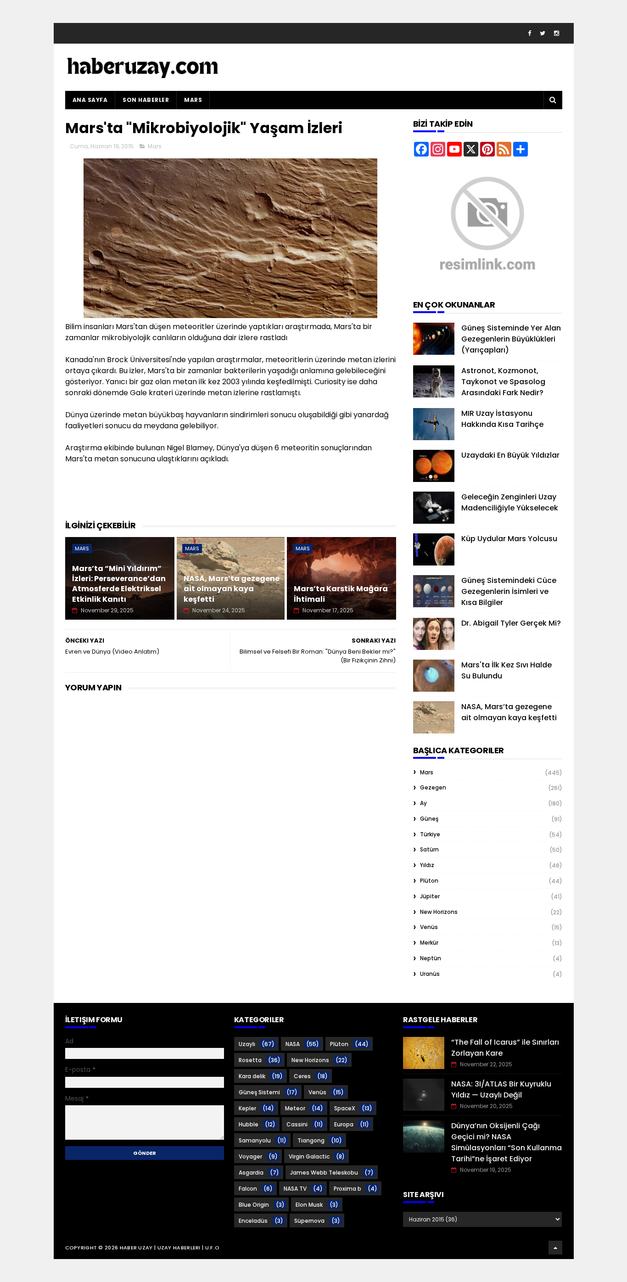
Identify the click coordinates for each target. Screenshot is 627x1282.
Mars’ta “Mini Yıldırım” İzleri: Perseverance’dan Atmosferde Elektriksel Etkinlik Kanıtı (119, 584)
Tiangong (311, 1140)
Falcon (248, 1188)
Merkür (429, 942)
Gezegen (433, 787)
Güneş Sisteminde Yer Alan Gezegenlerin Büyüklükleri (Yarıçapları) (511, 339)
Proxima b (347, 1188)
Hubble (248, 1124)
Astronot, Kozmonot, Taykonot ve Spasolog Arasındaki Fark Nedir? (503, 381)
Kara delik (252, 1076)
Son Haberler (146, 100)
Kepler (247, 1108)
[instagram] (556, 33)
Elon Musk (309, 1205)
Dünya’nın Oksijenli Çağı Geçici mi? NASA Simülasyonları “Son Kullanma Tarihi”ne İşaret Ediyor (506, 1142)
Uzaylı (247, 1044)
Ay (423, 803)
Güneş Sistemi (259, 1092)
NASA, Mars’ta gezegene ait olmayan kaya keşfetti (232, 589)
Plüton (429, 881)
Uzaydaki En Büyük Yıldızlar (510, 455)
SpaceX (344, 1108)
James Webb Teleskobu (324, 1172)
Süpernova (309, 1221)
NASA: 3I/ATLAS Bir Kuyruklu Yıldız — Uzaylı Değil (501, 1089)
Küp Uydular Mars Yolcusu (509, 538)
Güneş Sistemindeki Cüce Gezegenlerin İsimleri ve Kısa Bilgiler (508, 591)
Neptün (430, 958)
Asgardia (251, 1172)
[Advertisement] (232, 496)
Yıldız (427, 865)
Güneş (429, 819)
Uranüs (430, 974)
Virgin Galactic (309, 1156)
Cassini (297, 1124)
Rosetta (250, 1060)
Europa (343, 1124)
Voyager (250, 1156)
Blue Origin (254, 1205)
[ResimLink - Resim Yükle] (487, 282)
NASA (293, 1044)
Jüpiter (430, 896)
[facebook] (529, 33)
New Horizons (439, 912)
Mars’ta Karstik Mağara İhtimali (341, 593)
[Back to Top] (555, 1247)
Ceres (302, 1076)
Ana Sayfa (90, 100)
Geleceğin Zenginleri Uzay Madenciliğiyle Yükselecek (509, 502)
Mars (193, 100)
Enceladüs (253, 1221)
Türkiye (430, 834)
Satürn (429, 849)
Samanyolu (255, 1140)
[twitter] (543, 33)
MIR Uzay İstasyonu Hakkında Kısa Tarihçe (502, 419)
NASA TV (295, 1188)
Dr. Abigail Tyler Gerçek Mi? (511, 623)
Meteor (295, 1108)
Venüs (429, 927)
